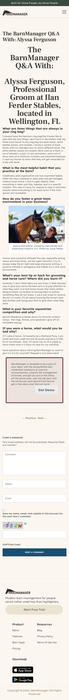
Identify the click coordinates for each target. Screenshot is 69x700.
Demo (15, 630)
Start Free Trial (34, 609)
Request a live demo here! (44, 353)
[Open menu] (64, 11)
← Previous (29, 418)
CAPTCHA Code (11, 544)
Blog (39, 630)
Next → (42, 418)
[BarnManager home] (15, 11)
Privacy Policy (45, 636)
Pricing (16, 648)
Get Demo (46, 390)
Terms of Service (47, 642)
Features (17, 636)
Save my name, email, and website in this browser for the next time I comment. (33, 515)
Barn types (18, 642)
